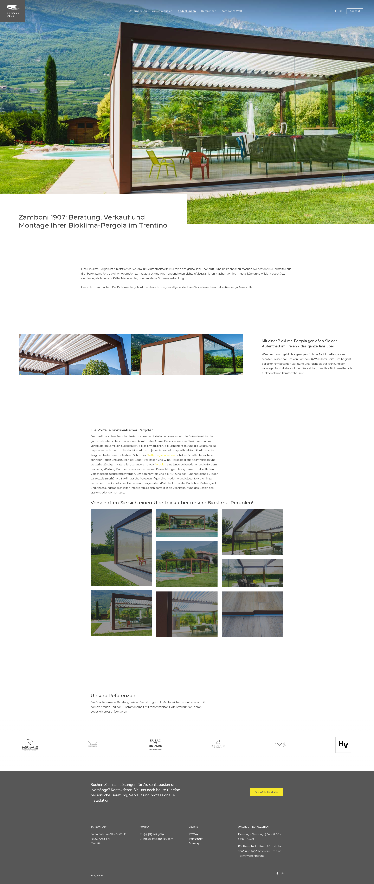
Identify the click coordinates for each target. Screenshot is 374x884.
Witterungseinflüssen (161, 455)
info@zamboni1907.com (158, 838)
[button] (266, 792)
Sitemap (194, 843)
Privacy (193, 834)
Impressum (196, 838)
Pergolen (160, 464)
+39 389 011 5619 (153, 834)
